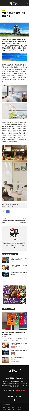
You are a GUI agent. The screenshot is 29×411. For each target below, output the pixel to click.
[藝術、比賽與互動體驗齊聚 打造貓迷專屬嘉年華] (5, 360)
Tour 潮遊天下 (14, 240)
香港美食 (3, 261)
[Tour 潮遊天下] (14, 232)
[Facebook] (8, 211)
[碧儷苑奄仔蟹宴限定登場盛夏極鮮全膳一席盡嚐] (5, 267)
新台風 (6, 8)
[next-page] (5, 280)
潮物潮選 (3, 276)
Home (3, 8)
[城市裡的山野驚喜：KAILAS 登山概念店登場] (5, 274)
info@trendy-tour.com (19, 390)
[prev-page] (2, 280)
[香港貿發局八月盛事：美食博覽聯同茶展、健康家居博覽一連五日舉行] (5, 260)
